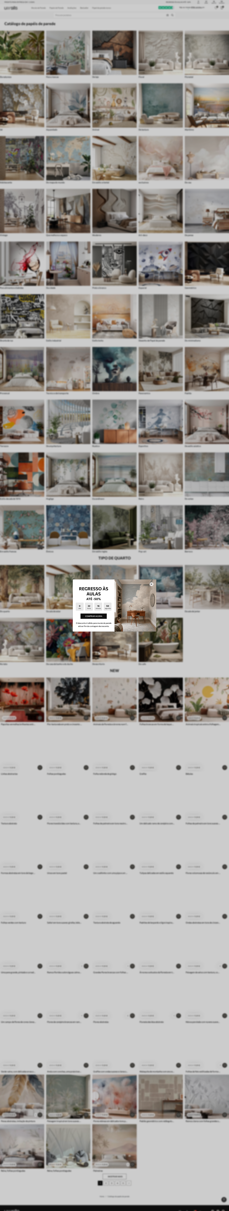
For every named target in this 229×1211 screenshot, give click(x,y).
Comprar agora (93, 616)
